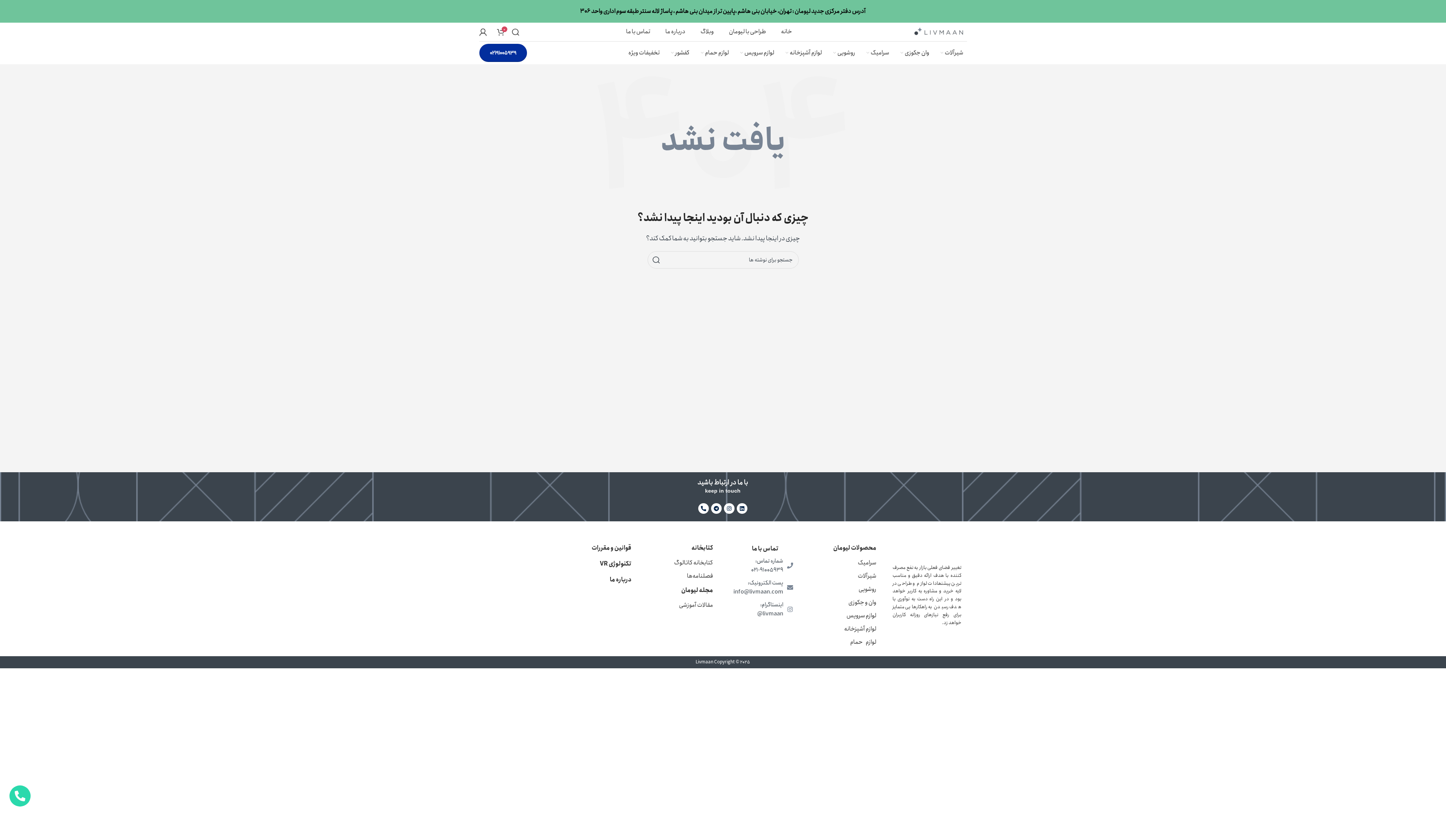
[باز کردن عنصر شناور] (20, 796)
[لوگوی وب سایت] (938, 31)
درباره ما (620, 579)
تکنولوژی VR (615, 564)
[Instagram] (729, 508)
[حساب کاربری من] (483, 32)
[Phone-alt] (703, 508)
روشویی (867, 589)
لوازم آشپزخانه (860, 629)
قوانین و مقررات (611, 548)
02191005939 (503, 53)
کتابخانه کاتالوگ (693, 562)
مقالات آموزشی (696, 605)
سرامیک (867, 562)
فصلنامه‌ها (700, 576)
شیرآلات (867, 576)
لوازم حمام (863, 642)
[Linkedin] (742, 508)
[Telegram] (716, 508)
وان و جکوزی (862, 602)
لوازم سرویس (861, 615)
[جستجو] (515, 32)
